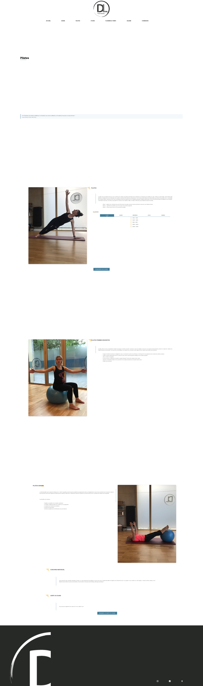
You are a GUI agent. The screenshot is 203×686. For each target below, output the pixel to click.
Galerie (129, 20)
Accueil (48, 20)
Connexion (145, 20)
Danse (63, 20)
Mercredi (135, 215)
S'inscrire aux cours (101, 269)
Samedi (163, 215)
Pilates (78, 20)
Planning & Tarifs (111, 20)
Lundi (107, 215)
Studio (93, 20)
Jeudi (149, 215)
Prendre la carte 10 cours (107, 613)
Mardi (121, 215)
